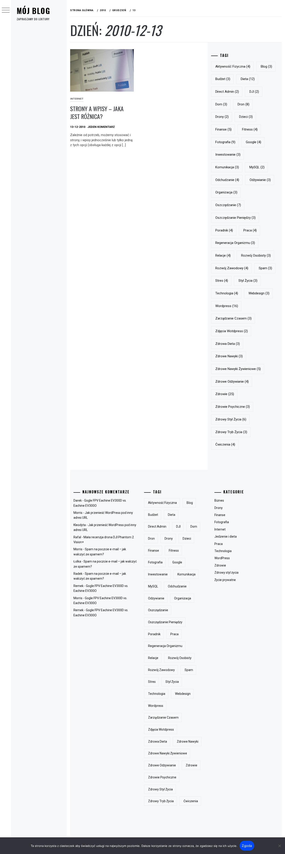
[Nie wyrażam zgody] (279, 846)
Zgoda (247, 846)
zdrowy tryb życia (231, 432)
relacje (223, 255)
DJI (254, 92)
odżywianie (260, 180)
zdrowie (224, 394)
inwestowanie (227, 155)
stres (221, 281)
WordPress (222, 558)
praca (250, 230)
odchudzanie (227, 180)
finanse (223, 129)
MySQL (257, 167)
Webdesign (258, 293)
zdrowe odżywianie (232, 382)
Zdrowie (220, 565)
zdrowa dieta (227, 344)
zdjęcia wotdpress (231, 331)
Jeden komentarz (101, 127)
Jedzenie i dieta (225, 536)
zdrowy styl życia (230, 419)
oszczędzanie (228, 205)
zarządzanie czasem (233, 318)
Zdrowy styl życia (226, 572)
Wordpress (226, 306)
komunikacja (227, 167)
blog (266, 66)
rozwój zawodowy (231, 268)
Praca (218, 544)
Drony (218, 508)
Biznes (219, 500)
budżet (222, 79)
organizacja (226, 192)
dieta (248, 79)
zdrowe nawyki (229, 356)
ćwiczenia (225, 444)
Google (253, 142)
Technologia (223, 551)
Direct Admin (227, 92)
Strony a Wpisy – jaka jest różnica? (97, 112)
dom (221, 104)
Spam (265, 268)
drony (222, 117)
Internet (76, 98)
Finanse (219, 515)
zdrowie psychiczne (232, 407)
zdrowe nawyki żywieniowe (238, 369)
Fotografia (221, 522)
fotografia (225, 142)
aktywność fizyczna (232, 66)
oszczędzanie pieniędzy (235, 218)
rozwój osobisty (256, 255)
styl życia (247, 281)
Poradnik (224, 230)
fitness (250, 129)
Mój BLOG (33, 10)
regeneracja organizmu (235, 243)
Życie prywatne (225, 580)
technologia (226, 293)
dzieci (246, 117)
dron (243, 104)
